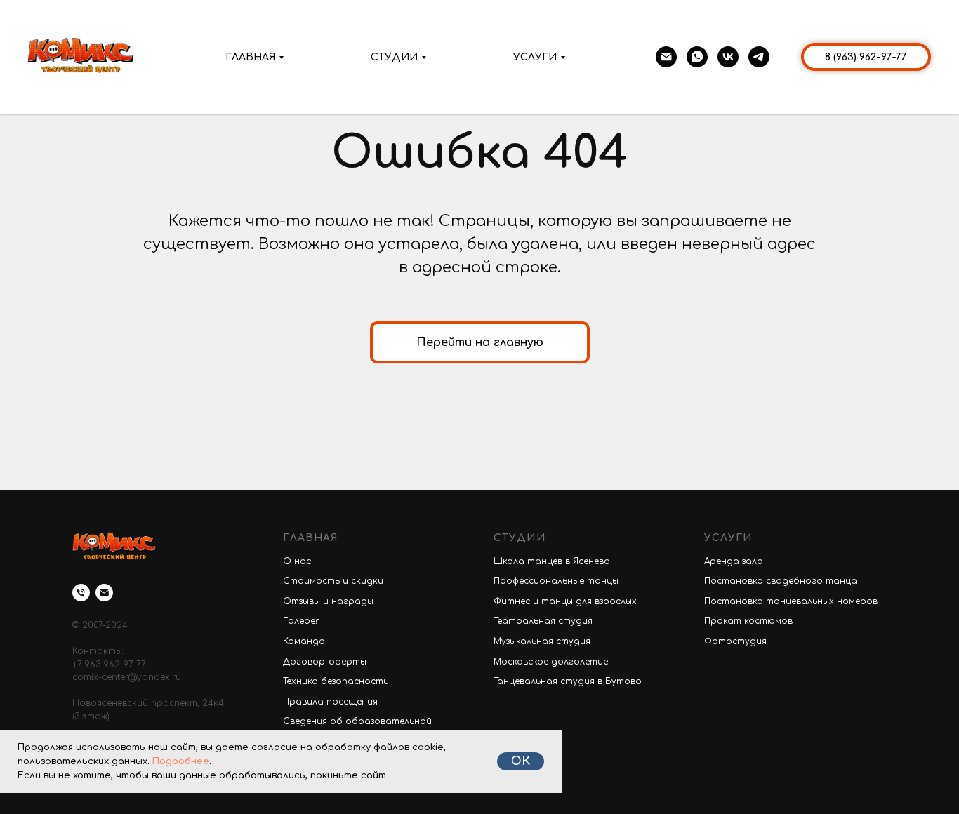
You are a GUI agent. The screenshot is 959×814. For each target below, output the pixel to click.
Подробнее (180, 761)
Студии (394, 57)
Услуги (535, 57)
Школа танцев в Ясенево (552, 561)
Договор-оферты (324, 662)
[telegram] (758, 56)
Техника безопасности (336, 681)
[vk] (728, 56)
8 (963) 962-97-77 (866, 57)
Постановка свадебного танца (780, 581)
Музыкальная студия (542, 641)
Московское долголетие (551, 662)
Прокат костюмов (748, 621)
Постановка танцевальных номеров (791, 601)
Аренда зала (733, 561)
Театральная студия (543, 621)
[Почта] (666, 56)
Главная (250, 57)
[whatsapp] (697, 56)
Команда (304, 641)
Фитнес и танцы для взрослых (565, 601)
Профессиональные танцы (556, 581)
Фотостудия (735, 641)
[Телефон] (81, 592)
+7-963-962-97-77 (109, 664)
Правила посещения (330, 702)
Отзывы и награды (328, 601)
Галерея (301, 621)
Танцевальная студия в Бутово (568, 681)
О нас (297, 561)
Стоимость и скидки (333, 581)
